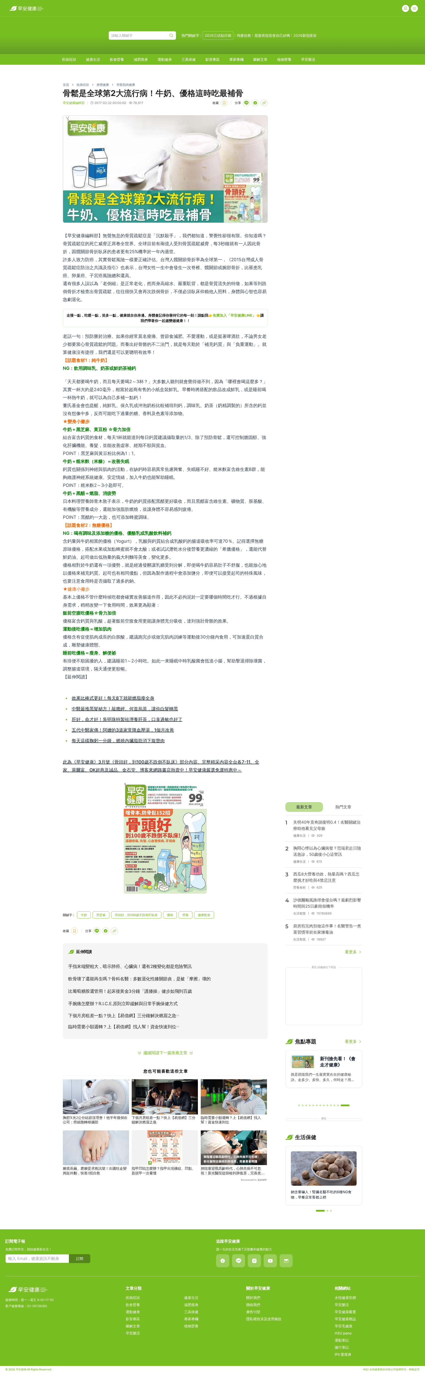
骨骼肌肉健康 (125, 84)
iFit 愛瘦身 (343, 1354)
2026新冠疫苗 (305, 35)
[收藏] (224, 102)
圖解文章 (260, 59)
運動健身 (165, 59)
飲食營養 (117, 59)
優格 (170, 915)
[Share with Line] (246, 102)
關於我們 (253, 1297)
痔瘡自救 (244, 35)
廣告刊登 (253, 1312)
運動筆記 (342, 1340)
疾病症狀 (69, 59)
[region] (165, 318)
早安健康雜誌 (345, 1319)
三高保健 (189, 59)
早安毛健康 (343, 1326)
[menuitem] (69, 59)
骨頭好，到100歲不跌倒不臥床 (136, 915)
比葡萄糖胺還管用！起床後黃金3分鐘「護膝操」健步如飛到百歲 (130, 991)
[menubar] (189, 59)
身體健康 (103, 84)
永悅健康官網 (345, 1297)
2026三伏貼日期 (218, 35)
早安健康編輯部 (74, 103)
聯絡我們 (253, 1304)
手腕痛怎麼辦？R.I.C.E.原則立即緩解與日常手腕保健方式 (123, 1003)
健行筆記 (342, 1347)
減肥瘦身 (141, 59)
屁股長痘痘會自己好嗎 (272, 35)
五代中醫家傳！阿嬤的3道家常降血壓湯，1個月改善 (123, 730)
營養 (185, 915)
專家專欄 (236, 59)
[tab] (304, 807)
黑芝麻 (101, 915)
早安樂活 (308, 59)
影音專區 (212, 59)
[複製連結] (264, 102)
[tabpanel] (323, 885)
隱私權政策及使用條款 (264, 1319)
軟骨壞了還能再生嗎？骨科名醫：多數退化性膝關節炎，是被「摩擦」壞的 (139, 978)
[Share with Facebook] (255, 102)
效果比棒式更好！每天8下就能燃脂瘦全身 (113, 698)
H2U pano (343, 1333)
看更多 (351, 952)
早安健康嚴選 (345, 1312)
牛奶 (84, 915)
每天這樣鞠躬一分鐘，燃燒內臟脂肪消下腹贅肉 (118, 740)
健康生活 (93, 59)
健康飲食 (204, 915)
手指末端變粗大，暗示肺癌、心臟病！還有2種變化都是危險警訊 (130, 966)
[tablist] (323, 807)
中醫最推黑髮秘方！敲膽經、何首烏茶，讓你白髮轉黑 (125, 708)
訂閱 (79, 1258)
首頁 (66, 84)
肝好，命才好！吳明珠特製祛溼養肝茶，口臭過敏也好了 (127, 719)
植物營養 (284, 59)
